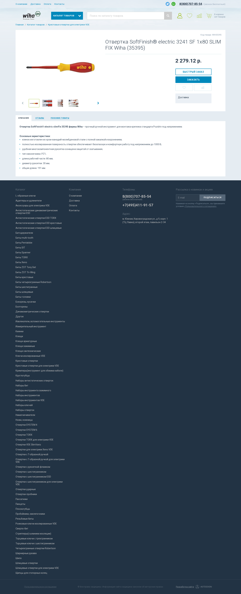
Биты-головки (23, 297)
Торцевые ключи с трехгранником (34, 538)
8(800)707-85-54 (190, 4)
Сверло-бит (22, 528)
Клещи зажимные (25, 346)
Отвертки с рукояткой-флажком (33, 467)
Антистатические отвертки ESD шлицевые (39, 228)
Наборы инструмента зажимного (33, 390)
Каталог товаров (36, 25)
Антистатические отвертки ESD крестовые (39, 223)
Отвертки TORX (24, 434)
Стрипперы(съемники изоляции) (33, 533)
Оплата (47, 4)
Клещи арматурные (26, 341)
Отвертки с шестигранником (31, 471)
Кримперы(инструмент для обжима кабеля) (39, 370)
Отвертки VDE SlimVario (28, 444)
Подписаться (212, 197)
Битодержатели (24, 233)
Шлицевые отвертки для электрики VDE (37, 568)
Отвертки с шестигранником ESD (33, 476)
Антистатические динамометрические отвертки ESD (37, 211)
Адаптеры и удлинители (29, 200)
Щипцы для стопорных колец (31, 573)
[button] (23, 103)
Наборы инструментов (28, 395)
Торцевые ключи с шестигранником (35, 543)
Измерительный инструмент (31, 326)
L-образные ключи (26, 195)
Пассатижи (22, 499)
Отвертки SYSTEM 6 (26, 430)
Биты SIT (20, 247)
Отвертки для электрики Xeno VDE (34, 449)
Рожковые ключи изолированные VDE (36, 523)
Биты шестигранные (27, 287)
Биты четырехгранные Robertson (33, 282)
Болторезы (22, 306)
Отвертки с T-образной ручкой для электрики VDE (40, 460)
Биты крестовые (24, 277)
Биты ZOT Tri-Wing (25, 272)
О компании (21, 4)
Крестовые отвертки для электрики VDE (68, 25)
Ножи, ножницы (24, 420)
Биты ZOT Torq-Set (26, 267)
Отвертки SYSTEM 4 (26, 424)
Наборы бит (22, 385)
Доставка (35, 4)
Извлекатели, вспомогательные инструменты (40, 321)
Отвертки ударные (26, 489)
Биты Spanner (23, 252)
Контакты (59, 4)
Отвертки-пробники (26, 494)
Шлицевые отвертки (27, 563)
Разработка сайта (185, 587)
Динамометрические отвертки (32, 311)
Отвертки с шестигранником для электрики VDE (39, 483)
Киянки (19, 331)
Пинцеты (20, 504)
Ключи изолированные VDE (30, 356)
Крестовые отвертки (27, 361)
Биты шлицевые (24, 292)
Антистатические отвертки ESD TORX (36, 218)
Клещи (19, 336)
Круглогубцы (23, 375)
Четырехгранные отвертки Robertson (36, 548)
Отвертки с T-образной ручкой (32, 454)
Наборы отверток (25, 410)
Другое (20, 316)
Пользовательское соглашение (40, 586)
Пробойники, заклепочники (30, 514)
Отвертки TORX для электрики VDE (34, 439)
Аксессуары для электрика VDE (33, 205)
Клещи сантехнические (28, 351)
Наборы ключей (24, 405)
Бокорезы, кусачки (26, 301)
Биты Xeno (21, 262)
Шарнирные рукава (26, 553)
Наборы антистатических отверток (34, 380)
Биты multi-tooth (24, 237)
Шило (19, 558)
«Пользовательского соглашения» (200, 206)
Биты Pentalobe (24, 242)
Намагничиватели (25, 415)
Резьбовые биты (25, 518)
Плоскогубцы (23, 509)
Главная (20, 25)
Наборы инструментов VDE (30, 400)
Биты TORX (22, 257)
